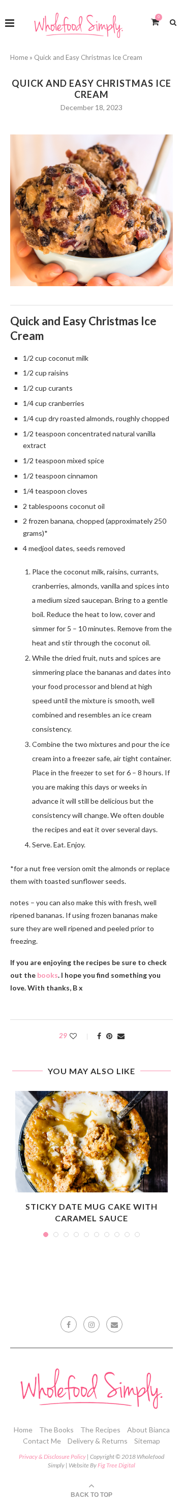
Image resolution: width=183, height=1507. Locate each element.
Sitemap (147, 1440)
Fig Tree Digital (116, 1465)
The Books (56, 1429)
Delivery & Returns (98, 1440)
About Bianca (148, 1429)
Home (19, 57)
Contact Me (42, 1440)
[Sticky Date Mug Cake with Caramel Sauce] (91, 1141)
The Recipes (100, 1429)
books (47, 975)
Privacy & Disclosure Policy (52, 1456)
